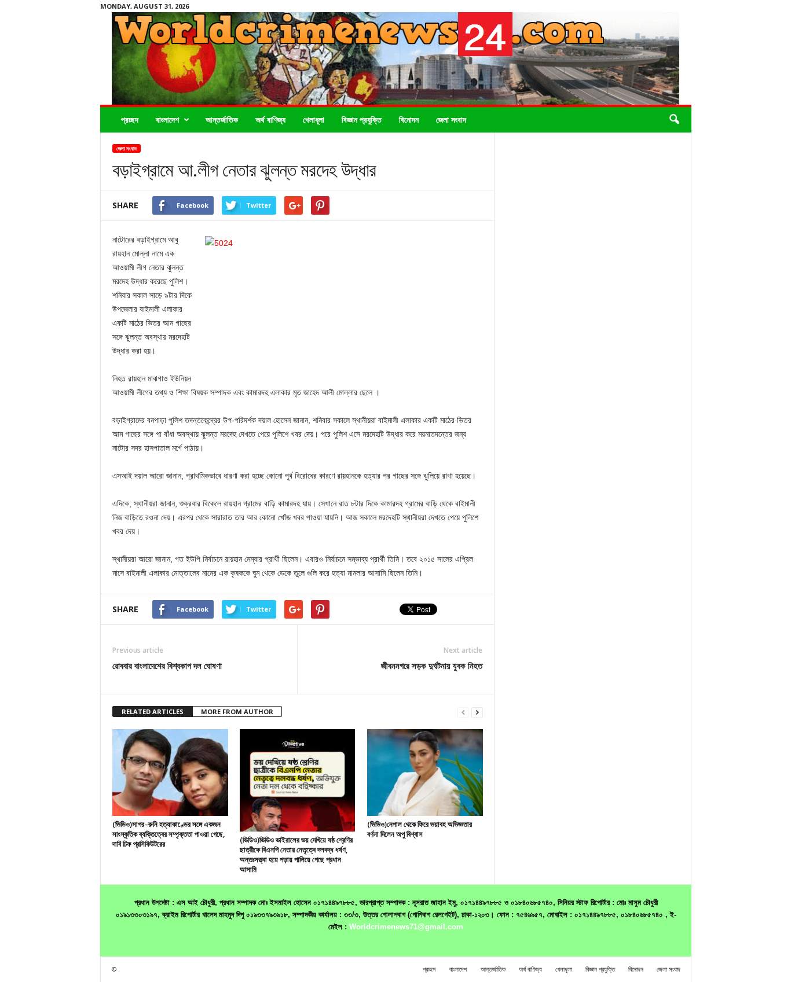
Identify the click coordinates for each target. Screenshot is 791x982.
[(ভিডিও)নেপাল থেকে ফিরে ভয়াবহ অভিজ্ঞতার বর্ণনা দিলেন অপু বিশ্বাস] (425, 772)
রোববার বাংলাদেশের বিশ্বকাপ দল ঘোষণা (167, 665)
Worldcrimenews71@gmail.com (406, 926)
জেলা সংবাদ (451, 119)
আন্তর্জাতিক (222, 119)
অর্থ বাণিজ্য (270, 119)
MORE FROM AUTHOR (237, 711)
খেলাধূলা (313, 119)
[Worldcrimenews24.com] (395, 58)
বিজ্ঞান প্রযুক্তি (362, 119)
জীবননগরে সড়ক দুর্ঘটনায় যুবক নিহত (431, 665)
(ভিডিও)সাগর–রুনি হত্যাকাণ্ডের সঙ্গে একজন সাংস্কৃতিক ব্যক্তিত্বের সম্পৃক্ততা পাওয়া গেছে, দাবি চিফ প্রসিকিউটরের (168, 834)
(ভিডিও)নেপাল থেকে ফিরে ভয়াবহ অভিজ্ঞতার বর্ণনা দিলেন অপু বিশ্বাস (419, 829)
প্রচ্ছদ (129, 119)
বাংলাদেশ (167, 119)
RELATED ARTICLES (153, 711)
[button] (674, 120)
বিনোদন (409, 119)
